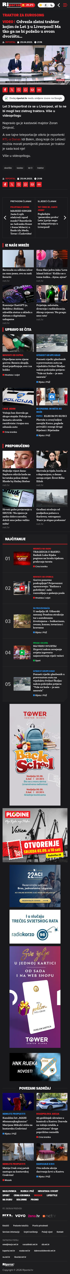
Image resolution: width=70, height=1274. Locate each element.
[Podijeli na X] (11, 89)
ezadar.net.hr (24, 1250)
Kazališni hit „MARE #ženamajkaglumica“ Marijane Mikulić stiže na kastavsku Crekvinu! (17, 1123)
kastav (20, 167)
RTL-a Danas (12, 139)
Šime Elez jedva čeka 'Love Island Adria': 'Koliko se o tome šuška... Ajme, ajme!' (51, 273)
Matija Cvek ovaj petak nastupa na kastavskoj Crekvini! (16, 1171)
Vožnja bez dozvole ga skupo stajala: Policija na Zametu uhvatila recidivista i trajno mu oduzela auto (17, 419)
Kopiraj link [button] (39, 89)
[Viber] (18, 89)
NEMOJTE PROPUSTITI (14, 1114)
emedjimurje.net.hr (10, 1244)
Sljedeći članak (64, 217)
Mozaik (8, 1180)
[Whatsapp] (25, 89)
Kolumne (21, 1199)
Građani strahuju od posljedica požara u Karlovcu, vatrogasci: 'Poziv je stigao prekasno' (51, 514)
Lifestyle (52, 1195)
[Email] (32, 89)
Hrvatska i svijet (12, 375)
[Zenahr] (34, 1215)
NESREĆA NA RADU (42, 548)
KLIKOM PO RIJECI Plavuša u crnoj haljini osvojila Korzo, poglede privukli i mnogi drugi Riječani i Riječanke (51, 423)
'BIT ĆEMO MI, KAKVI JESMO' (48, 208)
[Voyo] (20, 1215)
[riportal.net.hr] (8, 1264)
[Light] (40, 5)
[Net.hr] (8, 1215)
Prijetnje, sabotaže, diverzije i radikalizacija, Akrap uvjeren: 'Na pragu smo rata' (51, 310)
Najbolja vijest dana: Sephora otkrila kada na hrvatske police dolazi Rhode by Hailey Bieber (17, 476)
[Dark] (52, 5)
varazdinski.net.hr (30, 1244)
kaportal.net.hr (9, 1250)
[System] (46, 5)
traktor (40, 167)
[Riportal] (13, 5)
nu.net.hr (6, 1256)
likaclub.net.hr (20, 1256)
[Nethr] (49, 1215)
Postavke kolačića (20, 1225)
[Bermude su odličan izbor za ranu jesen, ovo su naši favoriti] (18, 258)
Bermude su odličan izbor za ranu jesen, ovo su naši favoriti (18, 273)
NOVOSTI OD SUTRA (13, 355)
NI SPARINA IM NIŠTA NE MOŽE (49, 410)
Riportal (10, 42)
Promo (35, 1199)
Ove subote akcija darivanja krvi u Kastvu (50, 1169)
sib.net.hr (45, 1244)
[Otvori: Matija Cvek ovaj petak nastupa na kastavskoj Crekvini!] (18, 1152)
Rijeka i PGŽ (44, 382)
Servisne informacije (11, 1231)
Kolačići (6, 1225)
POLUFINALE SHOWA (20, 207)
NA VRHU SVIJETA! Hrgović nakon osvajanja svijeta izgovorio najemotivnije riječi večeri (48, 650)
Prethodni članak (5, 217)
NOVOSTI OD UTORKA (43, 576)
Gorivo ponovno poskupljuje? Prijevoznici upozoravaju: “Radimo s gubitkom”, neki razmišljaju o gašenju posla (49, 586)
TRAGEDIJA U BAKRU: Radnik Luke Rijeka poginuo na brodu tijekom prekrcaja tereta (48, 556)
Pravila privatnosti (40, 1225)
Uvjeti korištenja (31, 1231)
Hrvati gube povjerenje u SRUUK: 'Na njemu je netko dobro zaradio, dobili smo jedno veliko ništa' (17, 516)
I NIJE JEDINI (9, 409)
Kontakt (60, 1231)
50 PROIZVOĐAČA (41, 608)
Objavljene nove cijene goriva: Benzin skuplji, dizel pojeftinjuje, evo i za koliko (17, 364)
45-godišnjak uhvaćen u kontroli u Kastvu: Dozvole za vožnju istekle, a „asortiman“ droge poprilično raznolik (51, 1124)
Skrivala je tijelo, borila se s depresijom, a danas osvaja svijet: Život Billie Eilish (51, 476)
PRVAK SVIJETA (40, 643)
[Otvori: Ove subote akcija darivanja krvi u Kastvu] (52, 1152)
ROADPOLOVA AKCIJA (47, 1114)
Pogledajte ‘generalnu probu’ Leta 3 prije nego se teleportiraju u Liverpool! (48, 220)
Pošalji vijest (47, 1231)
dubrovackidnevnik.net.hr (44, 1250)
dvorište (8, 167)
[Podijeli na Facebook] (5, 89)
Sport (37, 660)
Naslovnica (9, 1191)
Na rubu (7, 1199)
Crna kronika (11, 432)
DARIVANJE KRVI (45, 1164)
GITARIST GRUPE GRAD (48, 355)
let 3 (30, 167)
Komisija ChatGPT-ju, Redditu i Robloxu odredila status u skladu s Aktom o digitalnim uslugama (17, 312)
